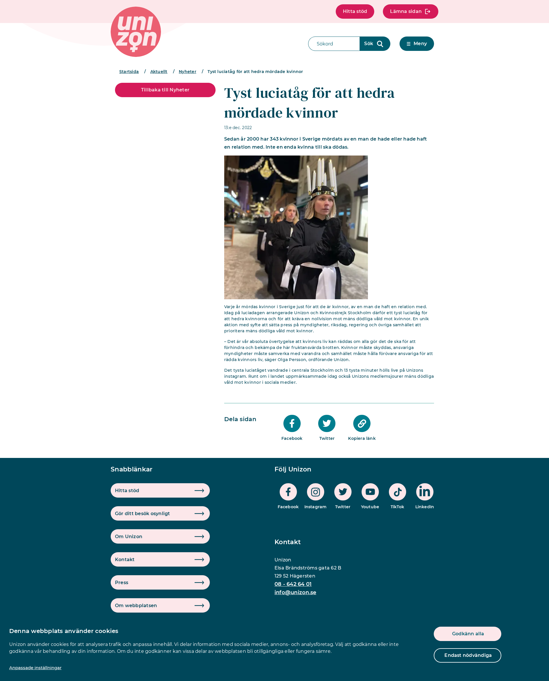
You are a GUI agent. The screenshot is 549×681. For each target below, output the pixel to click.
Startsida (129, 71)
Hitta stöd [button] (127, 490)
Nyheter (187, 71)
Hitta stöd (355, 11)
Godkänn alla (468, 633)
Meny (420, 43)
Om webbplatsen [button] (136, 605)
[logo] (136, 32)
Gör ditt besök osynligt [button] (142, 513)
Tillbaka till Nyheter (165, 90)
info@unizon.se (295, 592)
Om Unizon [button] (128, 536)
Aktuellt (159, 71)
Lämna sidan (406, 11)
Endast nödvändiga (468, 655)
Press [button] (121, 582)
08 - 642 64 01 (293, 584)
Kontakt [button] (125, 559)
